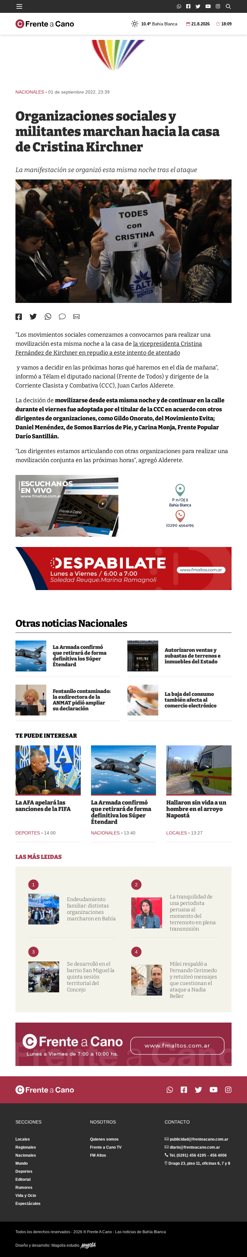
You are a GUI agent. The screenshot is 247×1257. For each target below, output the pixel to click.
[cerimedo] (146, 980)
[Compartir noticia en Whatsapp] (48, 316)
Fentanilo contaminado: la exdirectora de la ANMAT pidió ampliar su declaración (82, 700)
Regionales (25, 1147)
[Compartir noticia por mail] (76, 316)
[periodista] (146, 912)
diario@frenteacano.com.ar (195, 1147)
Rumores (23, 1187)
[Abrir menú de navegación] (19, 6)
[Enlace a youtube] (208, 6)
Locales (176, 832)
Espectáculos (28, 1203)
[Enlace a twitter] (198, 6)
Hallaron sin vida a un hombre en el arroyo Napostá (196, 809)
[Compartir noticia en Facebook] (18, 317)
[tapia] (48, 769)
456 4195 (197, 1155)
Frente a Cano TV (106, 1147)
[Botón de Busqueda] (228, 6)
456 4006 (218, 1155)
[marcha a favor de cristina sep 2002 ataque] (123, 241)
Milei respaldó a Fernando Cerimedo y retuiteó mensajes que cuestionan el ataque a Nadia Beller (193, 980)
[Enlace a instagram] (218, 6)
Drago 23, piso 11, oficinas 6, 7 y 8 (199, 1163)
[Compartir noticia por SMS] (62, 317)
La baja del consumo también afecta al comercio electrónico (190, 700)
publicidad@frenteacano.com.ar (199, 1139)
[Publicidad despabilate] (123, 568)
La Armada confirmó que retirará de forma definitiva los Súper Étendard (79, 656)
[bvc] (199, 769)
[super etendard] (30, 656)
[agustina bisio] (30, 700)
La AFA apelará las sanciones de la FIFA (43, 806)
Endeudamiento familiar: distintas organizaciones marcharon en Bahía (91, 909)
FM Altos (98, 1155)
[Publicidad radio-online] (66, 506)
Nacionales (29, 92)
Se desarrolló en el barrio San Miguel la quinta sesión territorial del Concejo (90, 977)
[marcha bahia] (43, 909)
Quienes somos (104, 1139)
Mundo (21, 1163)
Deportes (27, 832)
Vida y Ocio (25, 1195)
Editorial (23, 1179)
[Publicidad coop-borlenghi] (123, 61)
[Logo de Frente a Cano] (44, 23)
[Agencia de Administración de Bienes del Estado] (142, 656)
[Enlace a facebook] (188, 6)
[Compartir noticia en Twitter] (33, 317)
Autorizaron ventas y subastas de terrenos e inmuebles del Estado (193, 656)
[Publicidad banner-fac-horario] (123, 1044)
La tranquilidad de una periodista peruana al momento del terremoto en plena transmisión (193, 913)
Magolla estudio (65, 1245)
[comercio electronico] (142, 700)
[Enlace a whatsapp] (179, 6)
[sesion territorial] (43, 976)
